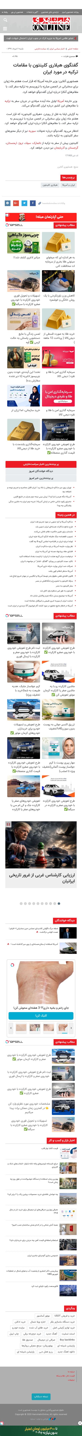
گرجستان (72, 148)
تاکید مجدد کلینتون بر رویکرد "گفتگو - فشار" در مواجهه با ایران (47, 561)
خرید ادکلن (20, 1322)
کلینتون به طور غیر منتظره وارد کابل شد (56, 591)
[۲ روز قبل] (68, 1152)
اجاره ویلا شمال (37, 1322)
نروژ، (21, 143)
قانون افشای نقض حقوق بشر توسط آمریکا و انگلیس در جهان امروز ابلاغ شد (41, 576)
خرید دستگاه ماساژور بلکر (62, 1322)
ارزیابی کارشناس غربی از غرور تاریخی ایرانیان (42, 878)
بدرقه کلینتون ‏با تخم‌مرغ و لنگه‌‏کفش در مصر (54, 581)
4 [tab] (46, 903)
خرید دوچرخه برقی (32, 1334)
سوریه (32, 131)
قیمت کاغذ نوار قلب (49, 1148)
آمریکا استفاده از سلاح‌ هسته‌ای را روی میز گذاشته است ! (34, 944)
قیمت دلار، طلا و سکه (65, 1376)
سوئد (28, 143)
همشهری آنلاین (51, 24)
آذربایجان (59, 148)
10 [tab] (21, 903)
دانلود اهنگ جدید (66, 1352)
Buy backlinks (67, 1340)
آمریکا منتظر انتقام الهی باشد (60, 571)
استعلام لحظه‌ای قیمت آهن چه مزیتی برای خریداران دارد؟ (34, 1240)
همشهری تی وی (17, 12)
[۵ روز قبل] (68, 1244)
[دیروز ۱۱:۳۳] (68, 933)
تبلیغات (71, 1380)
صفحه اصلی (73, 48)
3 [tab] (50, 903)
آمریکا (61, 101)
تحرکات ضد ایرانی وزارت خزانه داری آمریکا (55, 566)
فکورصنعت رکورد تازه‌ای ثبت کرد (44, 1286)
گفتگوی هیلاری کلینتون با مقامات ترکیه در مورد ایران (45, 69)
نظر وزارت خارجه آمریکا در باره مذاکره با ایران (54, 546)
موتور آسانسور (43, 1316)
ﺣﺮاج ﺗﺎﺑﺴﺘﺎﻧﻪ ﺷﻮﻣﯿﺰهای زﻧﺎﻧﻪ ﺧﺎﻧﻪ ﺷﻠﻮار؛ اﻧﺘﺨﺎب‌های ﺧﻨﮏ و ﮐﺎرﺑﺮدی (33, 1165)
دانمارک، (36, 143)
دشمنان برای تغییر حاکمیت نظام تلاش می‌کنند (53, 531)
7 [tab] (34, 903)
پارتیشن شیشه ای (66, 1346)
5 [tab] (42, 903)
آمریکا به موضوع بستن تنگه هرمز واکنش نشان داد (51, 595)
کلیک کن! (41, 1015)
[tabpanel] (41, 854)
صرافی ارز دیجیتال (46, 1340)
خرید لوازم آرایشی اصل (64, 1328)
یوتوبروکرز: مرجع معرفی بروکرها (37, 1346)
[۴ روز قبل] (68, 1214)
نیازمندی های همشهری (50, 12)
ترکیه (7, 101)
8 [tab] (29, 903)
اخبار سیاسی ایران (57, 48)
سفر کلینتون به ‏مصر (64, 586)
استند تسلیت (68, 1334)
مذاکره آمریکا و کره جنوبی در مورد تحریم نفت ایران (51, 522)
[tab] (41, 464)
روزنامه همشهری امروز (70, 12)
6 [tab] (38, 903)
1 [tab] (59, 903)
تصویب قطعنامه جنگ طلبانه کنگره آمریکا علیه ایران (51, 536)
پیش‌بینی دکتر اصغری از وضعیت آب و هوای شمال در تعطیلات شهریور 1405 (32, 1272)
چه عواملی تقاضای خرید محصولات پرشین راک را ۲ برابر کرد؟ (32, 1194)
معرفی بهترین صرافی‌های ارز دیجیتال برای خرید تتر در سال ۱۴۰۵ (34, 1211)
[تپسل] (2, 1423)
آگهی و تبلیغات (32, 12)
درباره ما (71, 1371)
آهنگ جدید (51, 1334)
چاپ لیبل (14, 1334)
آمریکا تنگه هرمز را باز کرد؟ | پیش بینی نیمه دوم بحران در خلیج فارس (42, 496)
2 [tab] (54, 903)
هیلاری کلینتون (50, 185)
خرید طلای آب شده (38, 1328)
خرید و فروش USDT (65, 1316)
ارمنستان (11, 143)
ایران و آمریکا (68, 185)
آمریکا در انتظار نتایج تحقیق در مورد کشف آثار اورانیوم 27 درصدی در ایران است (40, 605)
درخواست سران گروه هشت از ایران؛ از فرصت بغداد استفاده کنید (46, 556)
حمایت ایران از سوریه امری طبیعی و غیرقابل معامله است (49, 601)
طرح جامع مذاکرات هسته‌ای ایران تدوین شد (54, 526)
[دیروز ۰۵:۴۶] (68, 948)
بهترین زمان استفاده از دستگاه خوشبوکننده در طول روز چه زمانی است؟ (34, 1181)
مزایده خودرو (18, 1328)
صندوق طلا (27, 1340)
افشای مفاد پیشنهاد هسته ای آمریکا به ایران (54, 551)
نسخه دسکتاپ (41, 1397)
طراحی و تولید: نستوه (39, 1419)
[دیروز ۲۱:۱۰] (41, 844)
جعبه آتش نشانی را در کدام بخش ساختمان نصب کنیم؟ (35, 1225)
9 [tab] (25, 903)
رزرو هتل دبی (46, 1352)
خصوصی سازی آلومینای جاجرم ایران (42, 1255)
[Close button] (80, 1423)
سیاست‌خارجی (40, 48)
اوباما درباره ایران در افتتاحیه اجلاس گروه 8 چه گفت (51, 541)
